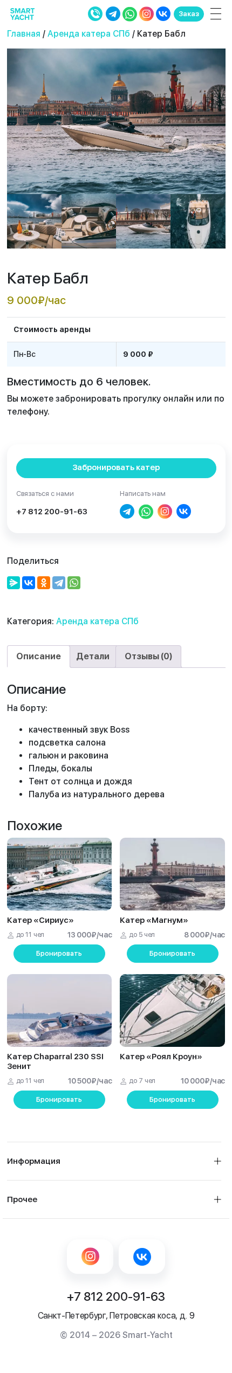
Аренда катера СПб (88, 34)
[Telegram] (58, 582)
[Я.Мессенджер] (13, 582)
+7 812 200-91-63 (51, 511)
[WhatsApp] (73, 582)
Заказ (189, 14)
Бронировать (59, 953)
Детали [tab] (93, 656)
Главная (23, 34)
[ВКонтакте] (28, 582)
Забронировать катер (116, 467)
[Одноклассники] (43, 582)
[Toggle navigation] (214, 13)
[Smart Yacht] (22, 14)
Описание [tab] (38, 656)
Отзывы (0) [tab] (148, 656)
